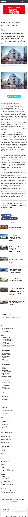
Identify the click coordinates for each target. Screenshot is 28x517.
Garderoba (4, 357)
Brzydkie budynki (5, 442)
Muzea (2, 463)
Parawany (4, 426)
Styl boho (4, 367)
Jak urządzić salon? (7, 395)
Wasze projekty (4, 478)
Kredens (4, 421)
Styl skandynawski (6, 371)
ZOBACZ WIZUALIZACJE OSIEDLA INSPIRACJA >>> (14, 200)
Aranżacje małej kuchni (7, 410)
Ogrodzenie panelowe (7, 340)
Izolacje (4, 342)
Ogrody (16, 499)
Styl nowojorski (5, 385)
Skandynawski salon (7, 398)
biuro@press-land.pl (6, 490)
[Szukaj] (22, 1)
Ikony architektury (5, 461)
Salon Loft (4, 401)
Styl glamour (5, 370)
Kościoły (3, 464)
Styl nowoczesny (6, 388)
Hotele (2, 467)
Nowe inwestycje (5, 469)
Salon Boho (5, 399)
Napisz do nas (4, 494)
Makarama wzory (6, 354)
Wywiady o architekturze (7, 470)
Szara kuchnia (5, 409)
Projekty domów (6, 337)
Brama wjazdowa (6, 346)
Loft (3, 374)
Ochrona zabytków (5, 481)
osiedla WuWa (8, 126)
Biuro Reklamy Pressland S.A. (8, 492)
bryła (2, 16)
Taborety (4, 427)
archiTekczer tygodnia (6, 477)
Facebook (14, 503)
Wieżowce (3, 466)
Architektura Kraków (5, 436)
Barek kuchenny (6, 423)
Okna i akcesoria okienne (8, 345)
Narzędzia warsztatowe (7, 339)
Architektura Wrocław (6, 438)
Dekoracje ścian (6, 353)
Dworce (3, 455)
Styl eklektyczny (6, 382)
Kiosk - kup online (14, 7)
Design (24, 499)
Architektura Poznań (6, 439)
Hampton (4, 368)
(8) (15, 96)
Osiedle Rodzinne (7, 207)
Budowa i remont (11, 499)
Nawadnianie (5, 329)
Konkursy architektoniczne (7, 484)
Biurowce (3, 453)
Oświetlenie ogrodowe (7, 328)
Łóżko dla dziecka (6, 420)
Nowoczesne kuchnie (7, 412)
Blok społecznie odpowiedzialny (19, 205)
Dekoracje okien (6, 356)
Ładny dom (4, 499)
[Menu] (26, 1)
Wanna (3, 359)
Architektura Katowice (6, 441)
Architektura (14, 501)
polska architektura (9, 16)
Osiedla (3, 450)
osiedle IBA (15, 159)
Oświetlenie (5, 360)
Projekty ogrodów (6, 331)
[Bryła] (4, 1)
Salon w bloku (5, 396)
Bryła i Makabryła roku (6, 480)
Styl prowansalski (6, 376)
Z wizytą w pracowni (6, 483)
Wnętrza (21, 499)
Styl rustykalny (5, 373)
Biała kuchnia (5, 407)
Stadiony (3, 452)
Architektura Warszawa (6, 435)
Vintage (4, 384)
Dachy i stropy (5, 343)
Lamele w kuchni (6, 413)
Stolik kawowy (5, 424)
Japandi (4, 387)
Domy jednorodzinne (6, 449)
